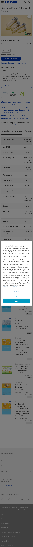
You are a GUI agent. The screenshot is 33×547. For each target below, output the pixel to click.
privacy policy (6, 286)
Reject (16, 296)
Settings (16, 291)
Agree (16, 301)
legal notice (14, 286)
